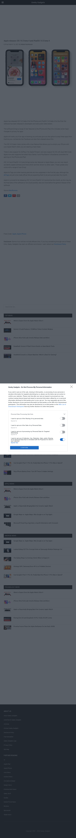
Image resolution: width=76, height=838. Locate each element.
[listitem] (38, 414)
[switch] (62, 418)
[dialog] (38, 419)
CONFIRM (24, 447)
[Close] (72, 387)
